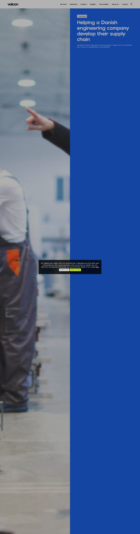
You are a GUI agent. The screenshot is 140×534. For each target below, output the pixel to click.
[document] (70, 267)
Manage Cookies (64, 270)
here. (97, 267)
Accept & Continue (75, 270)
